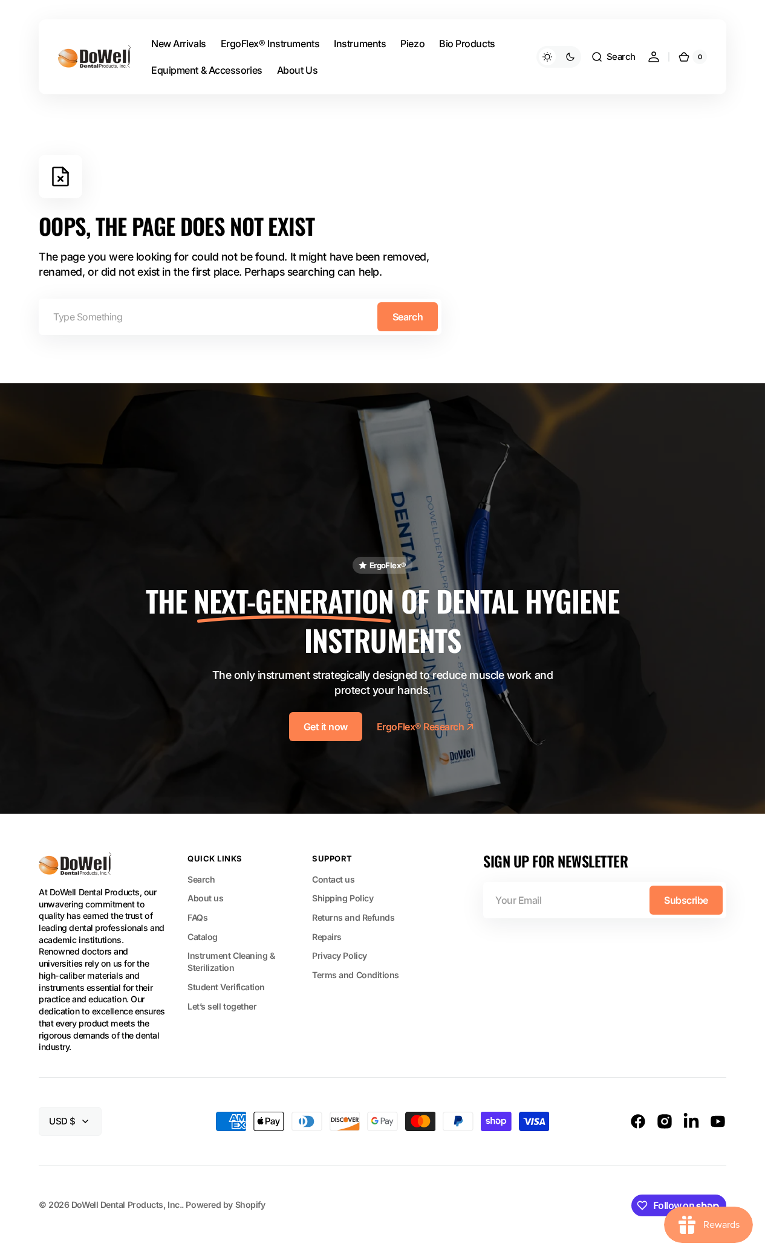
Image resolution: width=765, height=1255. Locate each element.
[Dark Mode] (558, 57)
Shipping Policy (342, 898)
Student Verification (226, 987)
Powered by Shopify (225, 1204)
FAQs (197, 917)
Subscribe (686, 900)
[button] (613, 57)
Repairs (327, 937)
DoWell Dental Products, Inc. (126, 1204)
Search (407, 317)
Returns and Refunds (353, 917)
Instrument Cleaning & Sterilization (231, 961)
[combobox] (240, 317)
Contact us (333, 879)
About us (205, 898)
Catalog (202, 937)
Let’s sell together (221, 1006)
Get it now (326, 727)
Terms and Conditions (355, 975)
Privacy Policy (339, 955)
